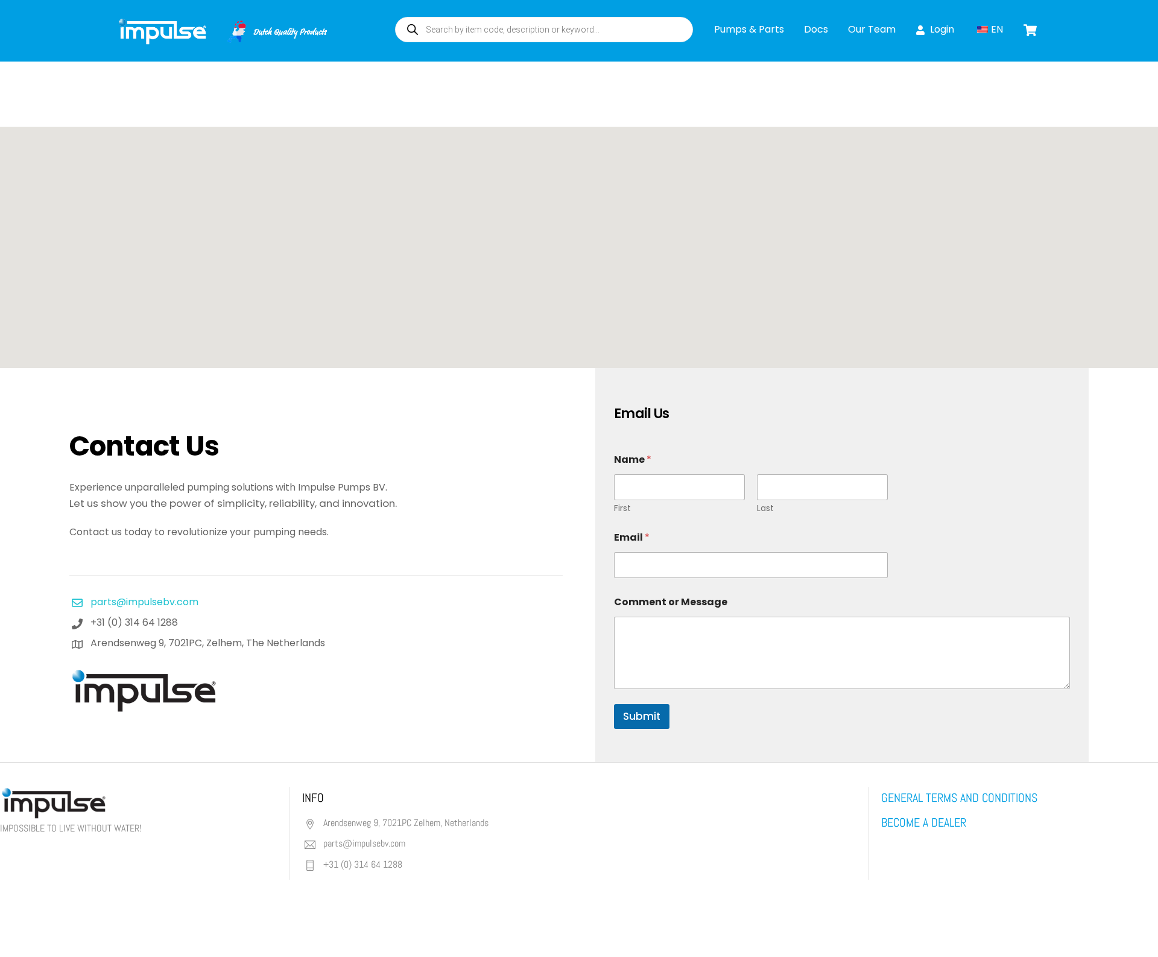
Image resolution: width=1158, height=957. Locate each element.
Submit (641, 716)
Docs (816, 29)
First (622, 508)
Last (765, 508)
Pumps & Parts (749, 29)
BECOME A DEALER (923, 822)
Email (632, 537)
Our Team (872, 29)
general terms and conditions (959, 798)
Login (941, 29)
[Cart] (1030, 30)
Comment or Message (670, 602)
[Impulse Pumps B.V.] (221, 39)
